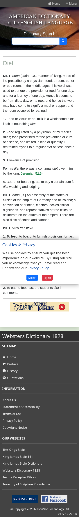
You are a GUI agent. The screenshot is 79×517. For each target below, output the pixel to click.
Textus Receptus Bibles (19, 477)
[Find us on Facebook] (53, 499)
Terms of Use (12, 414)
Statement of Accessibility (21, 407)
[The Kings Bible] (25, 499)
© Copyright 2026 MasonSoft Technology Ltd (39, 509)
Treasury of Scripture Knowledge (26, 484)
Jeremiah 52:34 (32, 173)
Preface (12, 364)
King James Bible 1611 (19, 456)
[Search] (63, 41)
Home (11, 357)
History (12, 371)
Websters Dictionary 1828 (21, 470)
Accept (32, 277)
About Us (9, 400)
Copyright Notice (15, 427)
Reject (47, 277)
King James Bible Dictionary (22, 463)
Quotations (15, 378)
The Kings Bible (14, 449)
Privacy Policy (12, 420)
